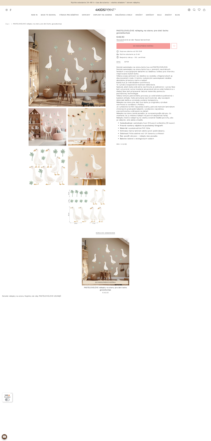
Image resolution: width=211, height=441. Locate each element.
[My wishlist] (199, 9)
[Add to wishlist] (174, 46)
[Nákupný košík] (204, 10)
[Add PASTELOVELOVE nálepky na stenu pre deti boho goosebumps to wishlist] (126, 240)
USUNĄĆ (57, 296)
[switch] (7, 399)
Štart (7, 24)
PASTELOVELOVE (46, 296)
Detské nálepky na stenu (13, 296)
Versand (120, 40)
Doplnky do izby (31, 296)
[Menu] (11, 394)
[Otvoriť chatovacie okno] (4, 436)
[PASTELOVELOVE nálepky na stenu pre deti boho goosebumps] (105, 261)
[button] (69, 15)
